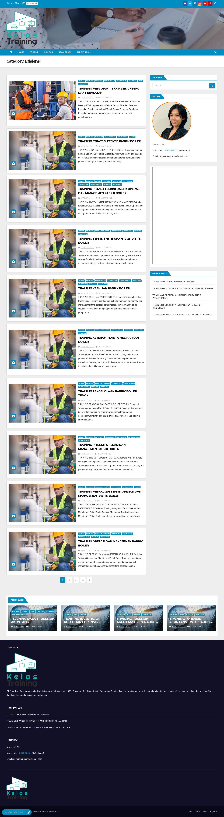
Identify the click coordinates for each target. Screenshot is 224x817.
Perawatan (128, 231)
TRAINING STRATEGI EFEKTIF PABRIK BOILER (109, 141)
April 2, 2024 (87, 501)
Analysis (25, 611)
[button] (215, 52)
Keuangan (50, 611)
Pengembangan (134, 437)
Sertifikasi (83, 52)
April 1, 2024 (87, 550)
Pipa (140, 81)
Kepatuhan (117, 181)
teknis (132, 136)
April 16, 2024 (87, 293)
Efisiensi (89, 81)
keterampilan (109, 81)
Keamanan (99, 136)
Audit (32, 611)
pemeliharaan (96, 184)
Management (127, 181)
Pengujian (129, 330)
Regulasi (107, 184)
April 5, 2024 (87, 400)
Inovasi (98, 181)
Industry (98, 81)
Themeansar (53, 811)
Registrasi (65, 52)
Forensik (40, 611)
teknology (83, 84)
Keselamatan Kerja (102, 231)
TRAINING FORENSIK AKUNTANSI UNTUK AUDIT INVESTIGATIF (189, 622)
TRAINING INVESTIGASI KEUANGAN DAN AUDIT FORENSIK (182, 315)
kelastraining (105, 98)
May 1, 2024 (124, 627)
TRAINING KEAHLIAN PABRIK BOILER (104, 288)
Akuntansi (15, 611)
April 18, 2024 (87, 146)
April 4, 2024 (87, 454)
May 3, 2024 (71, 627)
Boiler (81, 136)
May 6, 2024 (18, 627)
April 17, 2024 (87, 198)
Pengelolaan (84, 386)
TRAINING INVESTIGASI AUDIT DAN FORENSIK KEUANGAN (182, 288)
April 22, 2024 (87, 98)
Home (21, 52)
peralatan (132, 81)
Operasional (122, 136)
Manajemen (110, 437)
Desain (81, 81)
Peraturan (137, 280)
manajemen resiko (19, 614)
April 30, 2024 (178, 627)
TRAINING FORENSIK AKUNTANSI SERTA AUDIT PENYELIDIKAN (136, 622)
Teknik (137, 487)
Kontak (48, 52)
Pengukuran (121, 81)
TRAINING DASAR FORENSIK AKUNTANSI (173, 281)
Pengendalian (84, 440)
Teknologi (83, 234)
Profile (34, 52)
